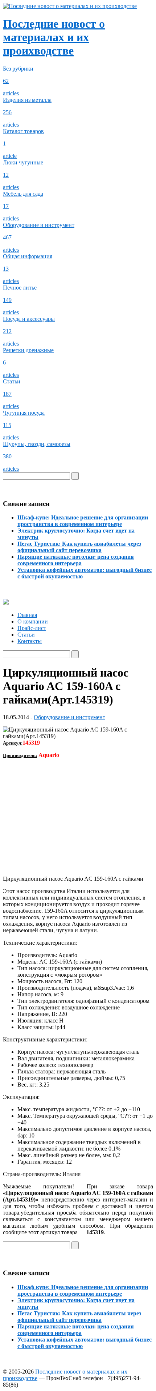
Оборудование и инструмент (69, 717)
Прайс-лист (31, 628)
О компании (32, 621)
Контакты (29, 641)
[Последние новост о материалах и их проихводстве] (70, 6)
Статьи (26, 634)
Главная (27, 615)
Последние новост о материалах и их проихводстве (54, 37)
